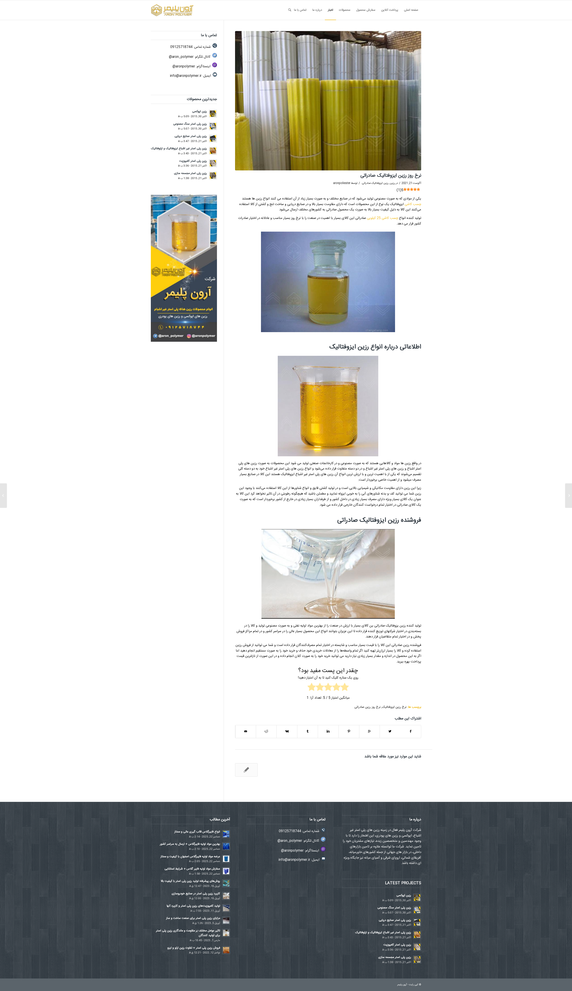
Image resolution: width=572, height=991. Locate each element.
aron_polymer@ (181, 57)
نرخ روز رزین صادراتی (367, 707)
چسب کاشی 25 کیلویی (382, 218)
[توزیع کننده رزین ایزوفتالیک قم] (246, 770)
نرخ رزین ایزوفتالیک (394, 707)
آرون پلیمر (402, 985)
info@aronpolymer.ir (186, 76)
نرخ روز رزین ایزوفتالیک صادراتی (390, 176)
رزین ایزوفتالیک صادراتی (375, 183)
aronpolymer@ (183, 66)
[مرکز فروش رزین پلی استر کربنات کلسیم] (568, 495)
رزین (392, 183)
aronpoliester (341, 183)
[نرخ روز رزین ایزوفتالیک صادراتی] (328, 100)
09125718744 (181, 47)
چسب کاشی (413, 204)
